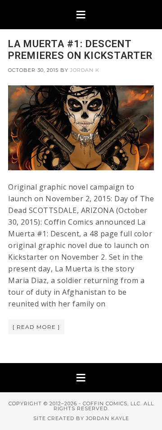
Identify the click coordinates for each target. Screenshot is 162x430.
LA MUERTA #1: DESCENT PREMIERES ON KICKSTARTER (80, 49)
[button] (81, 14)
